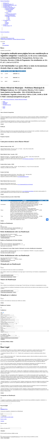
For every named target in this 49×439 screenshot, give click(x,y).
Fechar (2, 124)
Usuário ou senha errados (8, 416)
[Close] (0, 282)
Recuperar (2, 430)
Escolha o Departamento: (5, 229)
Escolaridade (2, 335)
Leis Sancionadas (6, 45)
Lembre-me (4, 415)
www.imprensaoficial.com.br (23, 176)
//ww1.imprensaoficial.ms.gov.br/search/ (25, 184)
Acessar (1, 416)
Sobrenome (2, 317)
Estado (1, 329)
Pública (4, 409)
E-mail (1, 318)
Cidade (1, 332)
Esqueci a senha (3, 419)
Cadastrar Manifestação (5, 237)
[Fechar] (0, 139)
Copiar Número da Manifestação (6, 276)
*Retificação (5, 102)
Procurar (13, 403)
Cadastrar (2, 339)
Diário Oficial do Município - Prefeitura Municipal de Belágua (15, 99)
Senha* (1, 321)
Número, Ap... (3, 328)
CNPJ (1, 313)
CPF (1, 312)
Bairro (1, 327)
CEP (1, 324)
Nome (1, 316)
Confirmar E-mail (3, 319)
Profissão (2, 323)
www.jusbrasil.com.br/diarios (28, 158)
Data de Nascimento (4, 336)
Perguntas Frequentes (7, 104)
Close (2, 437)
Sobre (4, 101)
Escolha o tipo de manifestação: (6, 227)
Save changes (6, 437)
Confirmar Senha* (3, 322)
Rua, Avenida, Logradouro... (5, 326)
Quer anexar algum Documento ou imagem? (8, 234)
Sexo (1, 334)
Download (5, 103)
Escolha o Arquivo (18, 235)
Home (4, 43)
